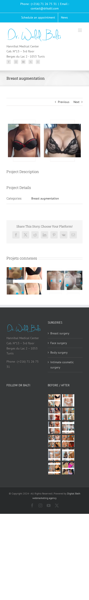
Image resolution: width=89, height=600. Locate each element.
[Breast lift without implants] (68, 414)
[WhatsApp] (38, 62)
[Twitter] (31, 62)
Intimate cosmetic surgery (62, 364)
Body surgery (59, 352)
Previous (63, 102)
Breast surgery (59, 333)
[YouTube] (23, 62)
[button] (9, 281)
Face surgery (58, 343)
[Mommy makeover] (68, 400)
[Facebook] (8, 62)
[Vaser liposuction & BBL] (54, 414)
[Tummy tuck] (54, 454)
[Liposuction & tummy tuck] (54, 427)
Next (76, 102)
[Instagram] (16, 62)
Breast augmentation (45, 198)
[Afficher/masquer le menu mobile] (80, 30)
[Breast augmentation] (54, 400)
